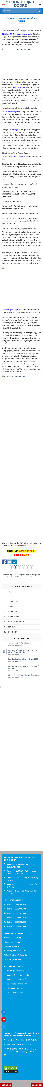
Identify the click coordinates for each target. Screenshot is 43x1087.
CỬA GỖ (7, 597)
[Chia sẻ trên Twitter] (19, 567)
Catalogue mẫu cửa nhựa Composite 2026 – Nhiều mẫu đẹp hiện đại (24, 651)
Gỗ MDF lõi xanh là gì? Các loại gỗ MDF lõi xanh (24, 675)
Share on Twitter (9, 562)
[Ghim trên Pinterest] (27, 567)
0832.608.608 (6, 1085)
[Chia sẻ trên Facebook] (15, 567)
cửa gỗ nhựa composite (16, 156)
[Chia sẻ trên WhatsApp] (11, 567)
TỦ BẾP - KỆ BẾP (10, 632)
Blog (27, 575)
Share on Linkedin (14, 562)
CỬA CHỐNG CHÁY (11, 602)
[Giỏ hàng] (40, 3)
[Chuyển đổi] (14, 591)
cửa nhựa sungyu (18, 87)
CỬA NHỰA (8, 592)
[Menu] (3, 4)
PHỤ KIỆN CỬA (9, 627)
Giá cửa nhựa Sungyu (10, 112)
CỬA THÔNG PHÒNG (12, 617)
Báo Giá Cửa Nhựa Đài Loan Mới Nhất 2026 (23, 659)
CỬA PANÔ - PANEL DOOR (14, 622)
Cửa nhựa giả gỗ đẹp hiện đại (18, 643)
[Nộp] (38, 11)
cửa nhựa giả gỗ (14, 130)
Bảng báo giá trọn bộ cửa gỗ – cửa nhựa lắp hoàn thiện (24, 667)
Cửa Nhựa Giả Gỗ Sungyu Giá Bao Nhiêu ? (21, 577)
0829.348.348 (37, 1085)
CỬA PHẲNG (8, 607)
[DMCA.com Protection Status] (11, 1069)
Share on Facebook (4, 562)
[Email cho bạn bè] (23, 567)
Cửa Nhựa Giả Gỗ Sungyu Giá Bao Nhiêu (17, 34)
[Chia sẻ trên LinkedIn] (31, 567)
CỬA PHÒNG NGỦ (10, 612)
